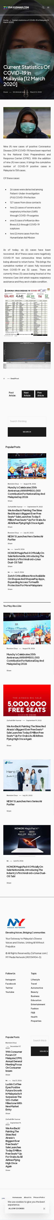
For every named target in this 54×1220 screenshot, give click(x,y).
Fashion (34, 1008)
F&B (33, 1012)
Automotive (37, 988)
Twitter (9, 988)
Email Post (15, 378)
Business (35, 996)
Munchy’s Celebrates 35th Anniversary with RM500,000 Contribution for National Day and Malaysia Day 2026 (26, 492)
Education (36, 1000)
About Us (27, 1197)
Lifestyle (35, 979)
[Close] (44, 1208)
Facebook (11, 983)
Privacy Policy (39, 1197)
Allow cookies (16, 1208)
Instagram (11, 979)
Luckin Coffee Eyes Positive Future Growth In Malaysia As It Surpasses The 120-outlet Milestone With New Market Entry (14, 1096)
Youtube (10, 992)
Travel (34, 983)
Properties (36, 1021)
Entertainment (38, 1004)
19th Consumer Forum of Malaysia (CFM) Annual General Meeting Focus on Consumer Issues (14, 1061)
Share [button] (5, 92)
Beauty (34, 992)
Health (34, 1016)
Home (5, 20)
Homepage (17, 1197)
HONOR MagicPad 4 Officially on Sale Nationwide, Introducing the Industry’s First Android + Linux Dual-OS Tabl (26, 557)
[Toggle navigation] (48, 7)
